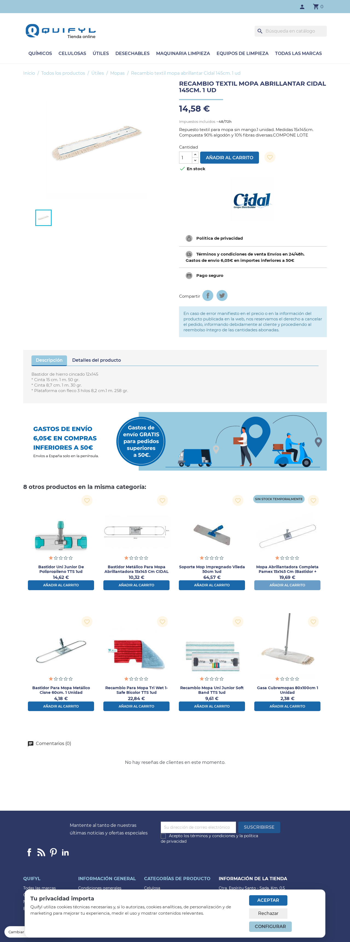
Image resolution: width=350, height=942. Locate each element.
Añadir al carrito (229, 157)
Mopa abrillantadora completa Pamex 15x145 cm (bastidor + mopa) (287, 571)
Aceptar (268, 900)
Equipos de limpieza (243, 53)
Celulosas (72, 53)
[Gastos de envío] (175, 441)
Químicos (40, 53)
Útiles (101, 53)
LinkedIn (65, 852)
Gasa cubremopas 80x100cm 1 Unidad (287, 690)
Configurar (270, 926)
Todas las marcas (298, 53)
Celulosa (152, 888)
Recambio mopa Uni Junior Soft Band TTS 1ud (212, 690)
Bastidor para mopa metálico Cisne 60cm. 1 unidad (61, 690)
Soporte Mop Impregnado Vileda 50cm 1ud (212, 569)
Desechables (132, 53)
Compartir (207, 295)
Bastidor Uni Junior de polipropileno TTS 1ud (61, 569)
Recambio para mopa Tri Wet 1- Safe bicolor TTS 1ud (136, 690)
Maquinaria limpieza (183, 53)
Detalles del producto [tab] (96, 360)
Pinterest (53, 852)
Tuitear (222, 295)
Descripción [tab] (49, 360)
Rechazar (268, 913)
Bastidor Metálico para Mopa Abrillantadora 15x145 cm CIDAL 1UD (136, 571)
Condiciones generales (99, 888)
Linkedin (41, 852)
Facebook (29, 852)
